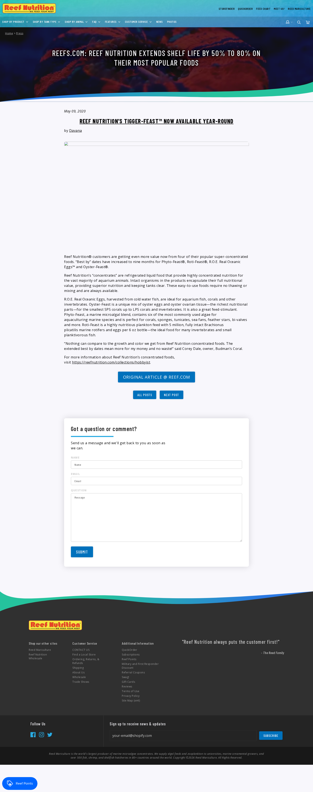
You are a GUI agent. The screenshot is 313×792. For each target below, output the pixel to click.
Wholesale (79, 677)
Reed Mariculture (40, 650)
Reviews (127, 686)
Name (75, 457)
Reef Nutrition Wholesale (38, 656)
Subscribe (270, 735)
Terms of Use (130, 691)
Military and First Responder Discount (140, 666)
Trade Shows (80, 682)
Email (75, 474)
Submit (82, 551)
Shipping (78, 668)
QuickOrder (129, 650)
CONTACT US (80, 650)
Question (79, 490)
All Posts (144, 395)
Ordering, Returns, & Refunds (85, 661)
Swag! (125, 677)
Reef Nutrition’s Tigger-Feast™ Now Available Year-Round (157, 121)
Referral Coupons (133, 672)
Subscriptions (131, 654)
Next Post (171, 395)
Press (19, 33)
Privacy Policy (130, 696)
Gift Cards (128, 682)
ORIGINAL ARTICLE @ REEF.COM (156, 377)
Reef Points (129, 659)
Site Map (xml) (131, 700)
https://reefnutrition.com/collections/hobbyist (111, 362)
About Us (78, 672)
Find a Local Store (84, 654)
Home (9, 33)
